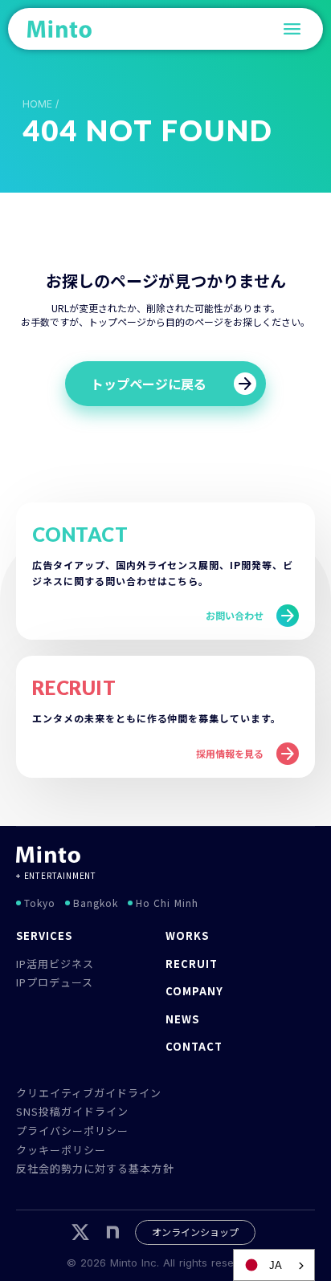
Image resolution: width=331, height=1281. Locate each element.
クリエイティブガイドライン (89, 1092)
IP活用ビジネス (55, 963)
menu (292, 29)
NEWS (182, 1019)
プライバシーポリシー (72, 1130)
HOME (37, 104)
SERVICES (44, 935)
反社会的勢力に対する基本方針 (95, 1168)
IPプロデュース (54, 982)
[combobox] (274, 1265)
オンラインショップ (195, 1231)
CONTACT (194, 1046)
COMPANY (194, 990)
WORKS (187, 935)
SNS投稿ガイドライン (72, 1111)
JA (275, 1265)
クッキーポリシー (61, 1149)
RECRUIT (192, 963)
